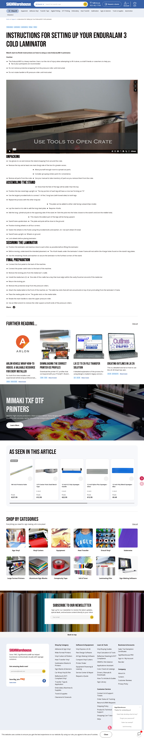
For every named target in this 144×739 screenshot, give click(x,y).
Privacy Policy (123, 684)
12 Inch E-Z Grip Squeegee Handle (70, 485)
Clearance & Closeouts (63, 697)
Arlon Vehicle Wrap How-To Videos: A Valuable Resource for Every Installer (20, 367)
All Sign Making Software (85, 656)
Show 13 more (53, 377)
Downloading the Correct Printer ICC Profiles (53, 366)
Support (14, 19)
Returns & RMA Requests (106, 703)
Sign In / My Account (125, 658)
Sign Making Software (128, 578)
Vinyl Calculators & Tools (106, 653)
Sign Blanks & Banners (63, 669)
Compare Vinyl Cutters (84, 660)
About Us (121, 673)
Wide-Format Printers (63, 653)
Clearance (10, 15)
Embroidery (75, 11)
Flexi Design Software (84, 653)
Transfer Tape (44, 11)
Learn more (12, 682)
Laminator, (17, 27)
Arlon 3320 (14, 381)
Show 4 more (123, 374)
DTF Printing (66, 11)
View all (135, 324)
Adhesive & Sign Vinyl (63, 649)
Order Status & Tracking (106, 699)
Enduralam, (10, 27)
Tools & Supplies (118, 11)
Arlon (8, 381)
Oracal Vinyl (105, 550)
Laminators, (24, 27)
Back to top (72, 635)
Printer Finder (81, 663)
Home (8, 19)
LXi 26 (78, 377)
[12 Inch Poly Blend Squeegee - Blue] (123, 471)
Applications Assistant (105, 665)
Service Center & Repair (84, 672)
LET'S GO (43, 671)
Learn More (14, 425)
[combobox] (61, 4)
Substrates (128, 550)
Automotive (129, 11)
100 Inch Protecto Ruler (19, 484)
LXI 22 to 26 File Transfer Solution (87, 366)
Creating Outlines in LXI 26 (121, 364)
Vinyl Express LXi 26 (83, 649)
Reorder (121, 662)
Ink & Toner (83, 578)
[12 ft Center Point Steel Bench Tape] (47, 471)
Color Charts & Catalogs (106, 669)
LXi (75, 377)
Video (35, 27)
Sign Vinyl (16, 550)
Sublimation (95, 11)
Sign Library (101, 682)
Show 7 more (85, 377)
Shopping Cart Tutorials (106, 715)
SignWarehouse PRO (126, 655)
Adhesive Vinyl (33, 11)
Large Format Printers (15, 578)
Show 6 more (22, 381)
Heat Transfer (85, 11)
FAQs (99, 719)
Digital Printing (55, 11)
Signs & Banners (105, 11)
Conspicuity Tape (60, 578)
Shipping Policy (102, 706)
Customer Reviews (125, 680)
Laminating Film (105, 578)
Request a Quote (82, 676)
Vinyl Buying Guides (104, 649)
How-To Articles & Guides (106, 678)
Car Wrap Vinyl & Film (63, 672)
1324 (45, 377)
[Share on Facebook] (14, 307)
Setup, (30, 27)
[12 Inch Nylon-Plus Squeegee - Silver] (97, 471)
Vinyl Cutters (38, 550)
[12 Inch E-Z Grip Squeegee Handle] (72, 471)
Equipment (24, 11)
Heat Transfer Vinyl (62, 660)
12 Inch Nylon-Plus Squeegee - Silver (97, 485)
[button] (135, 4)
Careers (121, 677)
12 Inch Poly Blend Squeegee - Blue (122, 485)
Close (106, 734)
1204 (41, 377)
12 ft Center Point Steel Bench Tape (46, 485)
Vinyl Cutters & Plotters (63, 656)
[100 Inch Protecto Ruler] (21, 471)
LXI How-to (115, 374)
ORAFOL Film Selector (105, 662)
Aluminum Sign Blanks (38, 578)
